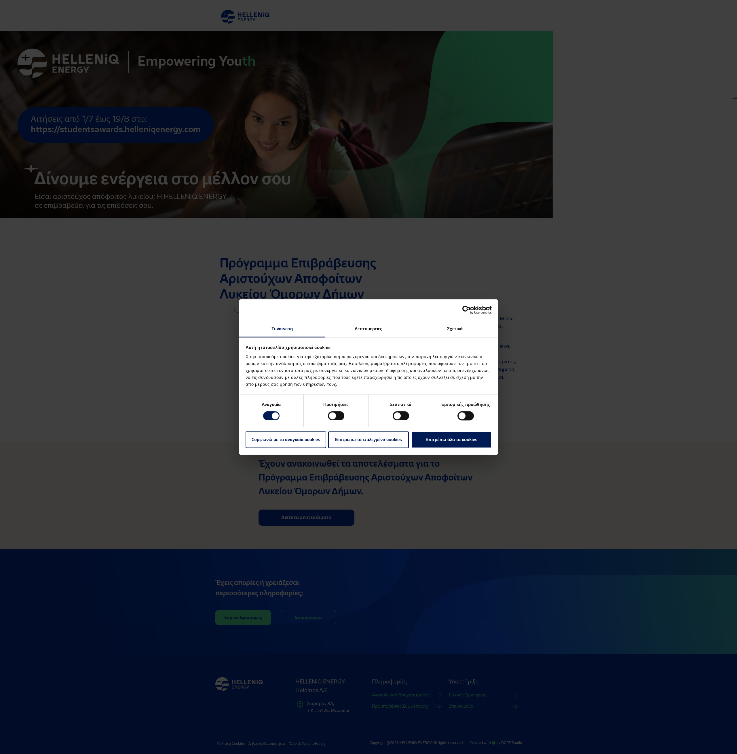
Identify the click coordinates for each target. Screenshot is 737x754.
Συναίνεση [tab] (282, 328)
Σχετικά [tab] (455, 328)
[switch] (336, 415)
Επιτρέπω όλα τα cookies (451, 439)
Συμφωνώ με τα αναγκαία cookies (286, 439)
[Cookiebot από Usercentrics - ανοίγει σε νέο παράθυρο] (466, 309)
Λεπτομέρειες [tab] (368, 328)
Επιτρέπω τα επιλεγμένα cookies (368, 439)
